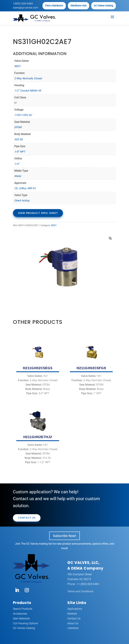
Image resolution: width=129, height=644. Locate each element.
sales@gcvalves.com (25, 7)
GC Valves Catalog (103, 5)
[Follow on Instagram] (27, 590)
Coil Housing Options (25, 623)
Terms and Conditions (80, 591)
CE (15, 188)
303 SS (18, 139)
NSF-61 (31, 188)
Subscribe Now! (64, 536)
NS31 (17, 66)
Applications (74, 608)
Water (17, 176)
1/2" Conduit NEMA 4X (27, 90)
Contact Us (26, 517)
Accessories (20, 613)
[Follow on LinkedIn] (17, 590)
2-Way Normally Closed (28, 78)
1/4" (16, 163)
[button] (110, 238)
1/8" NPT (19, 151)
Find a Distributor (54, 5)
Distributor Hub (79, 5)
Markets (72, 613)
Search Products (22, 608)
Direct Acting (21, 200)
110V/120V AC (23, 115)
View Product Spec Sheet (38, 213)
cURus (22, 188)
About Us (72, 623)
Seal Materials (21, 618)
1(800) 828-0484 (23, 3)
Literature (72, 628)
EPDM (18, 127)
